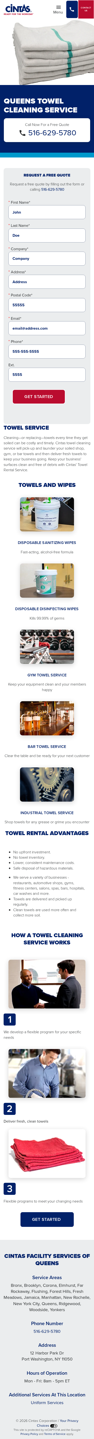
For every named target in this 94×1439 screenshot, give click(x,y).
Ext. (11, 365)
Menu (59, 12)
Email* (16, 318)
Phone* (17, 341)
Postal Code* (21, 295)
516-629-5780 (52, 132)
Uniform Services (47, 1403)
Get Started (38, 396)
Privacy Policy (29, 1434)
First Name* (20, 202)
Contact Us (86, 9)
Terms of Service (55, 1434)
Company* (19, 249)
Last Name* (20, 225)
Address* (18, 272)
